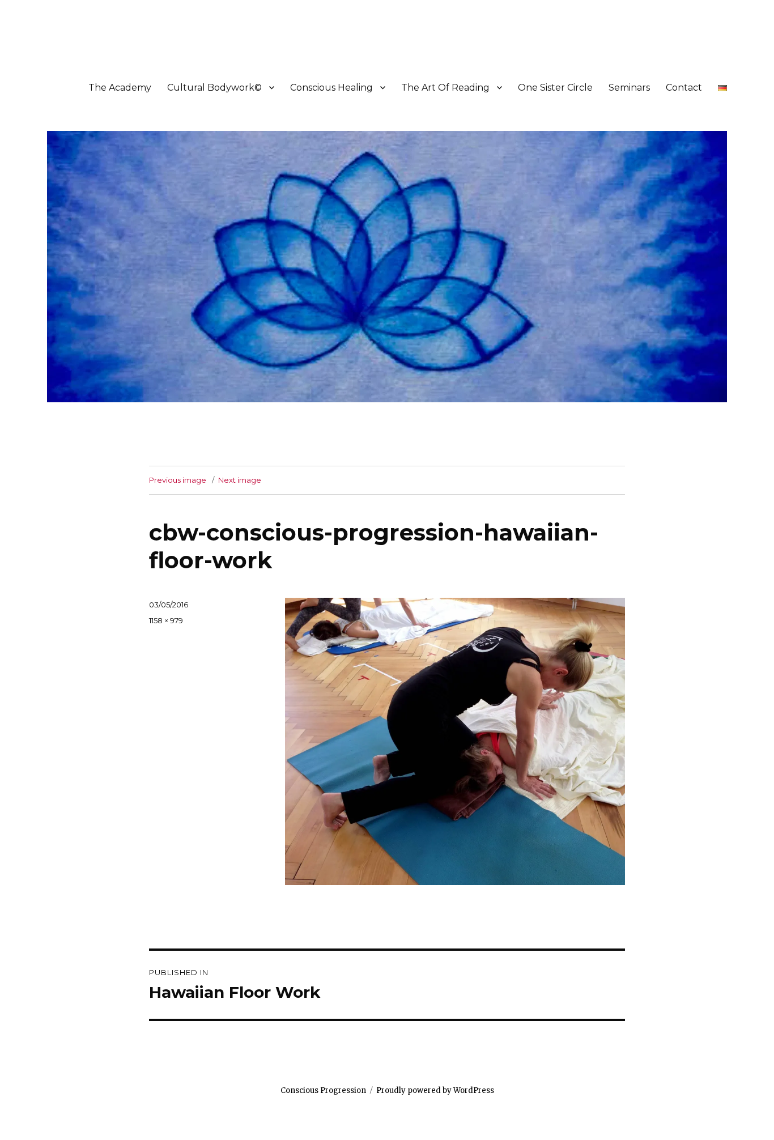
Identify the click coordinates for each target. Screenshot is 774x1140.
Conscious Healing (331, 87)
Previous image (177, 479)
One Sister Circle (555, 87)
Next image (239, 479)
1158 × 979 (166, 620)
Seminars (629, 87)
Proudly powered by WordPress (435, 1090)
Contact (684, 87)
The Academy (119, 87)
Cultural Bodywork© (214, 87)
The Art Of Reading (445, 87)
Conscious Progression (323, 1090)
